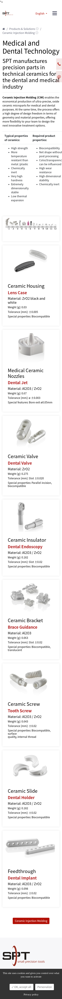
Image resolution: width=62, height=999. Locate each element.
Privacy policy (31, 994)
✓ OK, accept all (21, 987)
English (40, 13)
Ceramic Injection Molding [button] (31, 921)
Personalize (44, 987)
